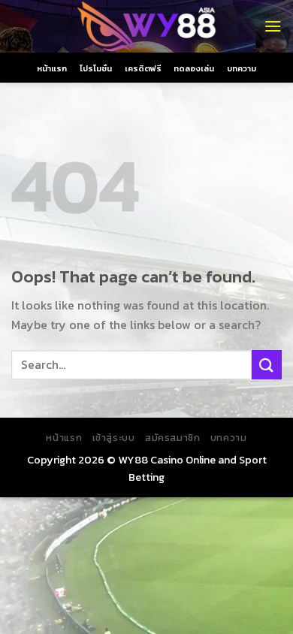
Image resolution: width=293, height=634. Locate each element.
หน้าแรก (52, 68)
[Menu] (273, 26)
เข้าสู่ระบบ (113, 438)
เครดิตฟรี (143, 68)
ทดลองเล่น (194, 68)
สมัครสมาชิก (173, 438)
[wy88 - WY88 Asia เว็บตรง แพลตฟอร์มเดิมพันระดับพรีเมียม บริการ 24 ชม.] (146, 26)
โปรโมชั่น (96, 68)
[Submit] (267, 364)
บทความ (241, 68)
